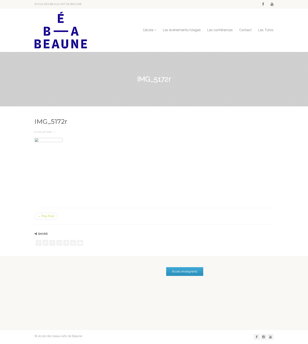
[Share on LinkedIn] (73, 243)
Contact (245, 30)
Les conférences (220, 30)
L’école (148, 30)
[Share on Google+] (52, 243)
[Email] (80, 243)
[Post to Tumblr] (59, 243)
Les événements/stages (182, 30)
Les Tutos (265, 30)
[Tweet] (45, 243)
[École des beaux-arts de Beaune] (61, 30)
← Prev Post (46, 216)
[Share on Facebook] (38, 243)
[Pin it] (66, 243)
